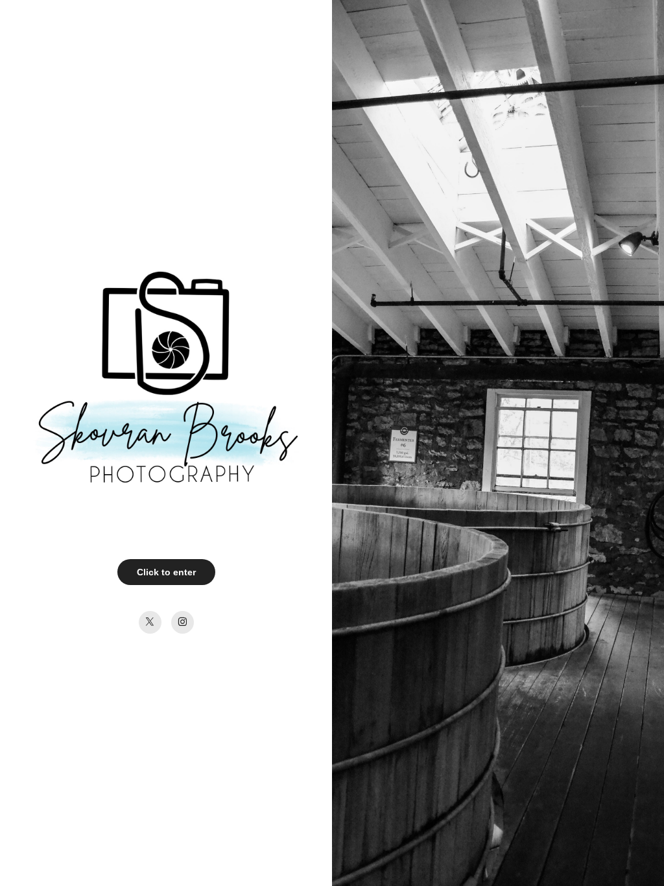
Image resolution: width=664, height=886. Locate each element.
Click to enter (166, 572)
